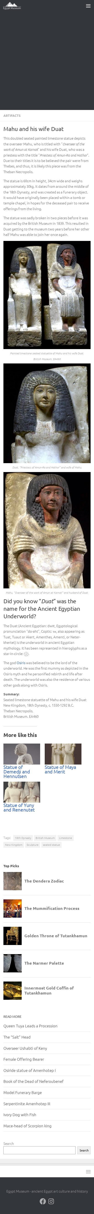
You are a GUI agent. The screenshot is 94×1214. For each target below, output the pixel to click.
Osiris (21, 662)
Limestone (65, 838)
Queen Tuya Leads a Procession (30, 1025)
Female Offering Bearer (23, 1059)
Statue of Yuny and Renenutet (19, 807)
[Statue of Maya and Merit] (63, 754)
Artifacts (12, 115)
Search (8, 1143)
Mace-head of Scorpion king (27, 1125)
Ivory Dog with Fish (19, 1114)
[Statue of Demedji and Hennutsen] (21, 754)
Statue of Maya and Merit (60, 769)
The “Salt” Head (17, 1036)
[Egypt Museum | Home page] (15, 6)
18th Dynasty (23, 838)
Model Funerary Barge (22, 1092)
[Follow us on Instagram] (51, 1201)
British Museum (45, 838)
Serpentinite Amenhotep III (26, 1103)
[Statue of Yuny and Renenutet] (21, 792)
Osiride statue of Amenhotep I (29, 1070)
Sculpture (33, 844)
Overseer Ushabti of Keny (25, 1048)
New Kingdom (13, 844)
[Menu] (88, 5)
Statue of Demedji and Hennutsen (16, 771)
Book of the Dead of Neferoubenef (33, 1081)
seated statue (51, 844)
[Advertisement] (47, 61)
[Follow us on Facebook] (43, 1201)
